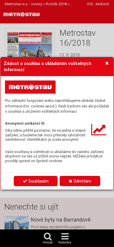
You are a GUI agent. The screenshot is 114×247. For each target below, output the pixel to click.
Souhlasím (38, 181)
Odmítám (81, 181)
